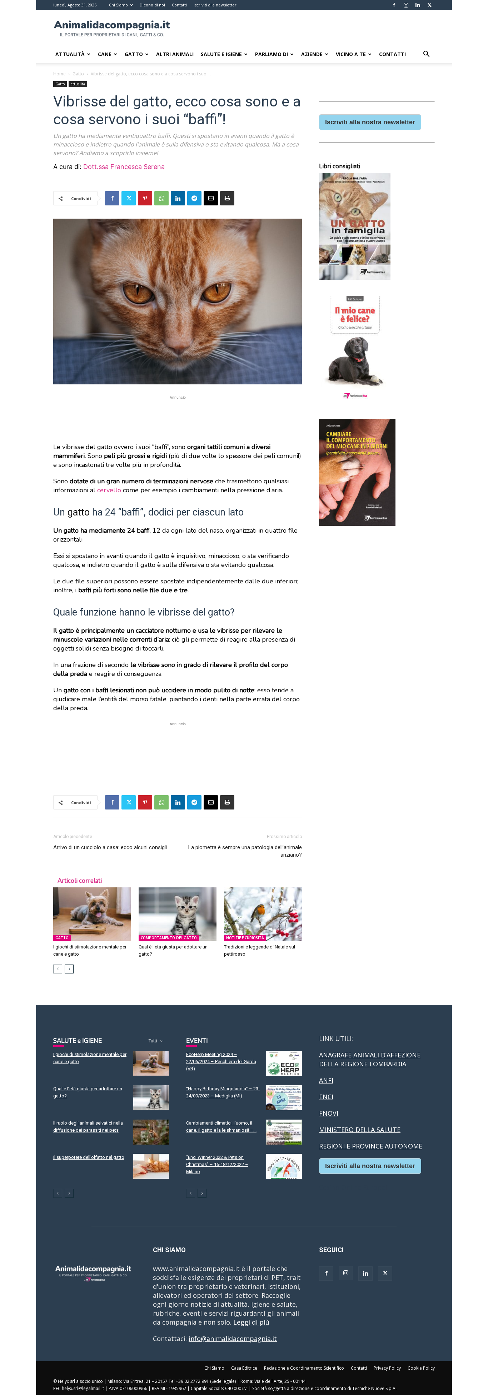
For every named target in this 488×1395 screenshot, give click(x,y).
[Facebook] (394, 5)
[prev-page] (57, 969)
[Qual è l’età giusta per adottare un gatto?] (177, 914)
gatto (79, 512)
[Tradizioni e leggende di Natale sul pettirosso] (263, 914)
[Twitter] (429, 5)
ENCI (326, 1096)
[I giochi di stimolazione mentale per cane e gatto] (92, 914)
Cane (104, 54)
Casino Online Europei (353, 1187)
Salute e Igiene (221, 54)
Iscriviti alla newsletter (215, 5)
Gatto (134, 54)
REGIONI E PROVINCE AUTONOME (370, 1146)
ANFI (326, 1080)
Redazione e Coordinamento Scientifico (304, 1368)
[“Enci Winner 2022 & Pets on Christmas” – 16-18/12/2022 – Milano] (284, 1166)
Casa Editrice (244, 1368)
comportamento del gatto (169, 937)
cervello (109, 490)
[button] (426, 54)
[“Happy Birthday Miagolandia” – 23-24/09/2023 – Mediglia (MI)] (284, 1097)
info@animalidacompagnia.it (233, 1338)
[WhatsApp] (161, 198)
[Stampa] (227, 198)
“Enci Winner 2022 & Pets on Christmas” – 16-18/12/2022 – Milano (217, 1164)
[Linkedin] (417, 5)
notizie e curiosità (245, 937)
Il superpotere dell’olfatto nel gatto (88, 1157)
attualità (78, 83)
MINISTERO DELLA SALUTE (359, 1129)
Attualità (70, 54)
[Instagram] (405, 5)
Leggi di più (251, 1322)
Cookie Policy (421, 1368)
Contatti (179, 5)
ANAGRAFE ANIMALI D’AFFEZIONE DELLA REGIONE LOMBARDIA (369, 1059)
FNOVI (328, 1113)
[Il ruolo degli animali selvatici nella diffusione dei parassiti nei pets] (151, 1132)
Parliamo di (271, 54)
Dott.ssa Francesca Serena (124, 166)
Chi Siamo (118, 5)
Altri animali (175, 54)
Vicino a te (351, 54)
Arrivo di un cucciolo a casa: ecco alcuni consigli (110, 847)
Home (59, 74)
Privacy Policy (387, 1368)
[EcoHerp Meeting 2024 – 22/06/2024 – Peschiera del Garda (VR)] (284, 1063)
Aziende (312, 54)
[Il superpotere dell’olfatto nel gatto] (151, 1166)
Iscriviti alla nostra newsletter (370, 122)
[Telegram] (194, 198)
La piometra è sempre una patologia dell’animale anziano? (245, 851)
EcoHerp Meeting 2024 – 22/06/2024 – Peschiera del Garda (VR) (221, 1061)
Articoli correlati (80, 881)
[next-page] (69, 969)
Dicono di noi (152, 5)
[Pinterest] (145, 198)
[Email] (211, 198)
